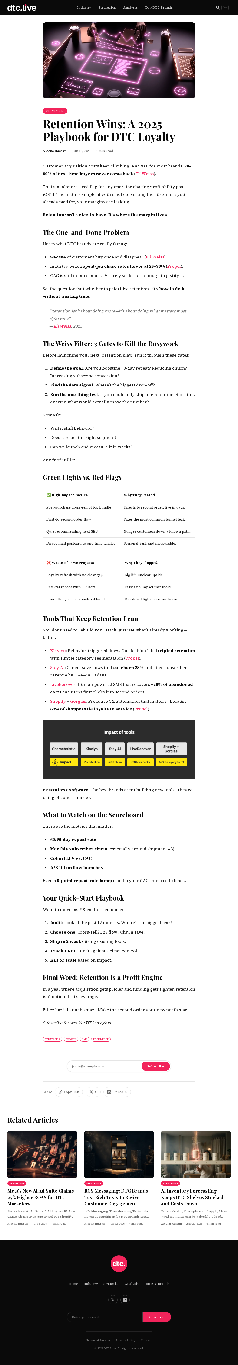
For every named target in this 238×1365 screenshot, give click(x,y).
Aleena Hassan (54, 150)
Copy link (71, 1092)
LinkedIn (119, 1092)
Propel (174, 266)
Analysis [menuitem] (130, 7)
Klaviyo (58, 651)
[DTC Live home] (21, 7)
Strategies (111, 1283)
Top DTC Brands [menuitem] (159, 7)
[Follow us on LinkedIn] (125, 1299)
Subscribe (155, 1066)
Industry (91, 1283)
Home (73, 1283)
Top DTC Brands (156, 1283)
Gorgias (78, 701)
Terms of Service (98, 1340)
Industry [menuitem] (84, 7)
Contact (146, 1340)
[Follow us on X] (113, 1299)
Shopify (58, 701)
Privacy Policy (125, 1340)
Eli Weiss (145, 174)
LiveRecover (63, 684)
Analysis (132, 1283)
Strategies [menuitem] (107, 7)
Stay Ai (57, 667)
